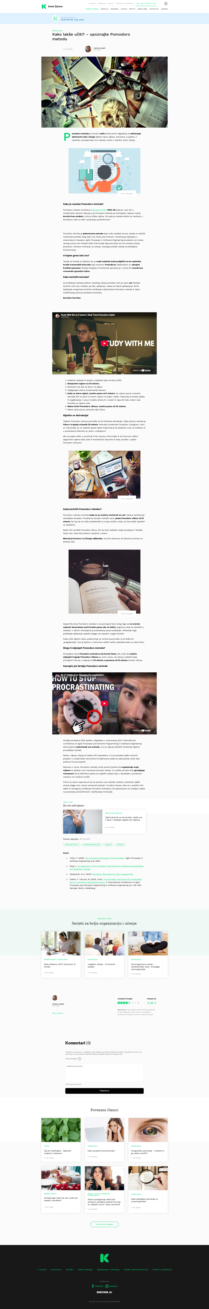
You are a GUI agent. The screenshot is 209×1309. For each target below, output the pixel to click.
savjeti (109, 844)
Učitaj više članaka (104, 1224)
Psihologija (57, 31)
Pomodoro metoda (92, 844)
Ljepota (124, 9)
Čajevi (46, 1146)
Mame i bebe (142, 9)
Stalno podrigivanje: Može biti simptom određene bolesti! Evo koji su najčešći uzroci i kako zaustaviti (104, 1202)
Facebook (99, 1286)
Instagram (113, 1286)
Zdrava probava (92, 9)
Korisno (164, 9)
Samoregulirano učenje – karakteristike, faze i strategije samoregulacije (145, 966)
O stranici (92, 3)
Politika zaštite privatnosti (136, 1269)
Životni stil (154, 9)
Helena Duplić (58, 1004)
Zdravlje (104, 9)
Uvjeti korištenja (85, 1269)
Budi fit (132, 9)
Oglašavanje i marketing (125, 3)
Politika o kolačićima (162, 1269)
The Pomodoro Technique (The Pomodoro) (104, 858)
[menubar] (166, 3)
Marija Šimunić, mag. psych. (72, 20)
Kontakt (111, 3)
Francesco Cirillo (99, 210)
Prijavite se (104, 1091)
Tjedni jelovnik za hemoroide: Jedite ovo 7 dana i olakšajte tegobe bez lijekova (123, 818)
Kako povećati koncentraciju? (101, 1151)
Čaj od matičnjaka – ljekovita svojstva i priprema (57, 1152)
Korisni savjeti (50, 959)
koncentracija (72, 844)
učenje (121, 844)
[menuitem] (166, 3)
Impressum (101, 3)
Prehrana (114, 9)
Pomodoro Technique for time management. (112, 874)
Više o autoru (57, 1013)
